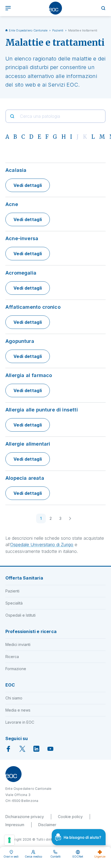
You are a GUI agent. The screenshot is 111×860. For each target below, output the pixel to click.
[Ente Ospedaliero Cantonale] (55, 8)
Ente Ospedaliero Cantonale (28, 30)
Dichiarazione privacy (24, 816)
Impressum (14, 824)
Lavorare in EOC (19, 722)
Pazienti (58, 30)
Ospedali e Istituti (20, 615)
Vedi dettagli (27, 185)
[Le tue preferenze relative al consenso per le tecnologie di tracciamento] (9, 840)
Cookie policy (70, 816)
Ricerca (12, 656)
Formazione (15, 668)
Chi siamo (13, 698)
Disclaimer (47, 824)
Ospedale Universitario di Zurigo (41, 544)
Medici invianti (17, 644)
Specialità (14, 603)
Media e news (17, 710)
